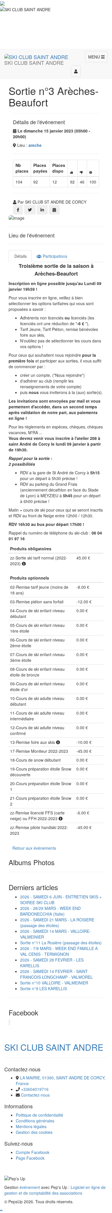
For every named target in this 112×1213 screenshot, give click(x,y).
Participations (54, 256)
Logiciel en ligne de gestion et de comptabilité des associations (55, 1190)
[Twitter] (30, 209)
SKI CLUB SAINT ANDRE (53, 1047)
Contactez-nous (35, 1095)
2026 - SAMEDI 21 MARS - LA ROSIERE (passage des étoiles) (57, 922)
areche (35, 145)
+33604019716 (35, 1089)
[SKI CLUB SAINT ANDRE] (36, 56)
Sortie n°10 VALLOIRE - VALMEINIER (54, 983)
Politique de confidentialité (39, 1115)
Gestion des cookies (34, 1132)
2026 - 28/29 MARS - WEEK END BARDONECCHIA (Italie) (50, 911)
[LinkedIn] (42, 209)
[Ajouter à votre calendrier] (54, 209)
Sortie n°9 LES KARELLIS (43, 988)
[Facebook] (18, 209)
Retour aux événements (34, 848)
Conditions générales (35, 1121)
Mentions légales (31, 1126)
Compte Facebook (32, 1152)
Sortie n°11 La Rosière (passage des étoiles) (61, 942)
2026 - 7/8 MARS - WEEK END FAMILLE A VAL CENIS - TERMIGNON (59, 951)
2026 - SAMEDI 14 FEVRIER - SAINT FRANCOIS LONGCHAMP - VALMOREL (56, 974)
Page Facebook (30, 1158)
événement (30, 1187)
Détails (20, 256)
